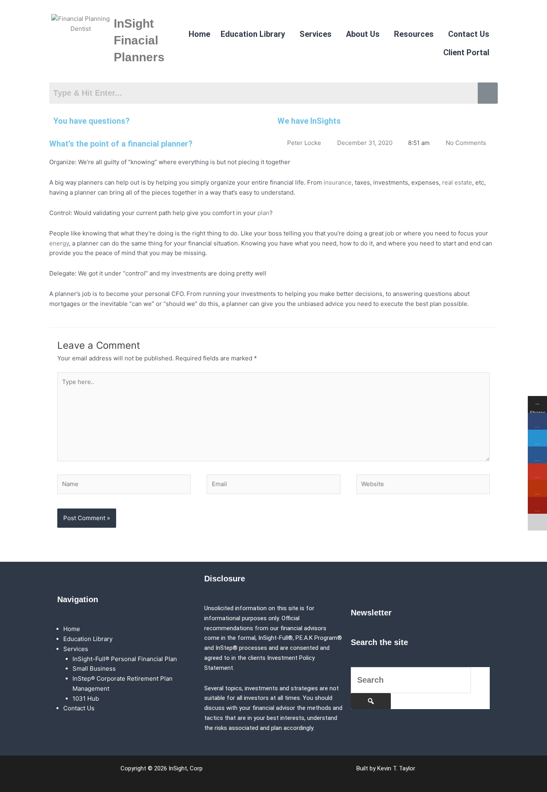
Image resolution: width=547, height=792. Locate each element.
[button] (254, 34)
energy (59, 243)
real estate (457, 182)
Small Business (94, 668)
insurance (338, 182)
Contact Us (468, 34)
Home (199, 34)
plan (263, 213)
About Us (363, 34)
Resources (414, 34)
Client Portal (466, 52)
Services (316, 34)
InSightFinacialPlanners (139, 40)
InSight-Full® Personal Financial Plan (124, 659)
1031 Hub (85, 698)
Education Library (253, 34)
